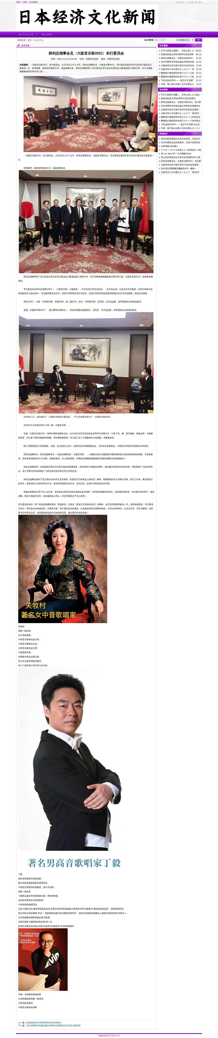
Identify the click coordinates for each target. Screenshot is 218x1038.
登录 (18, 2)
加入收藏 (189, 2)
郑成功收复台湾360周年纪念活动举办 (44, 1022)
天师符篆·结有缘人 (169, 146)
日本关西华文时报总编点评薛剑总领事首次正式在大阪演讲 (54, 1025)
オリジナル (47, 34)
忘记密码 (33, 2)
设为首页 (198, 2)
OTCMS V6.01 (114, 1036)
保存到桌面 (180, 2)
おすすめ (39, 40)
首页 (29, 40)
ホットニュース (26, 34)
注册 (25, 2)
